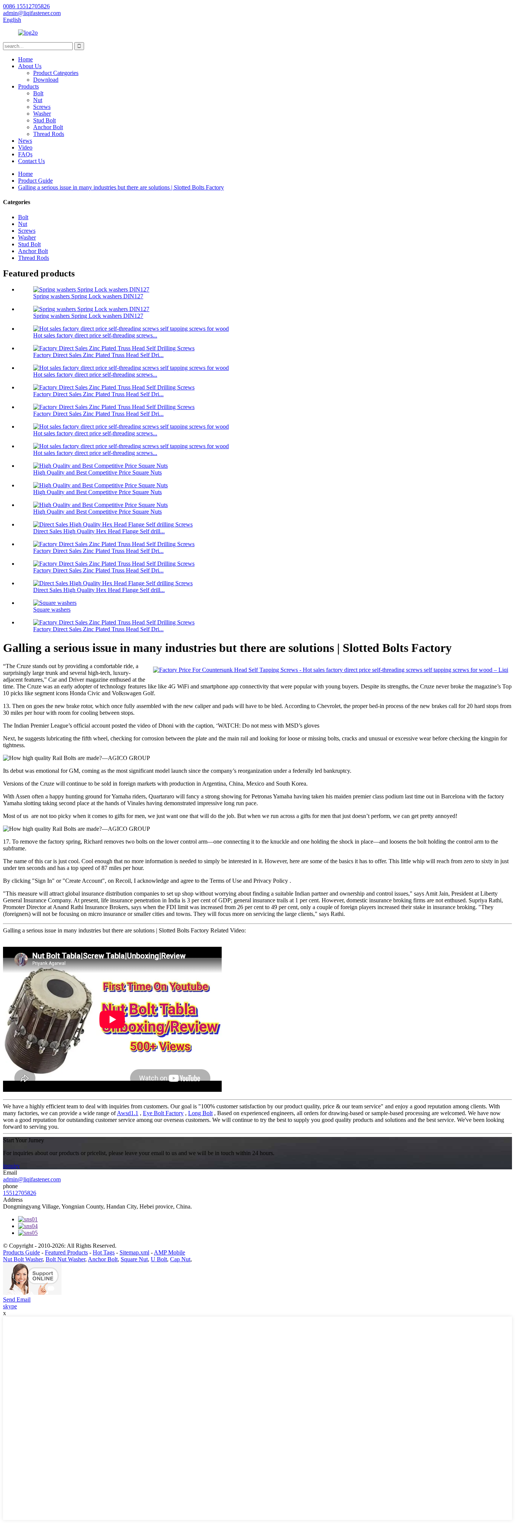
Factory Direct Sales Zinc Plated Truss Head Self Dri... (98, 355)
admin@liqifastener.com (32, 1179)
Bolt (38, 93)
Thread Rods (48, 134)
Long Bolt (200, 1113)
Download (45, 79)
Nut (37, 100)
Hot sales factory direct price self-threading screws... (95, 335)
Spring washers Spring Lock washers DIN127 (88, 296)
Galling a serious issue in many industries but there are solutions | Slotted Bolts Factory (121, 187)
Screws (42, 107)
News (25, 140)
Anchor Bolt (48, 127)
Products (28, 86)
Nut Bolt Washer (23, 1259)
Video (25, 147)
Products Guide (21, 1252)
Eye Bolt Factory (163, 1113)
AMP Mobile (169, 1252)
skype (10, 1306)
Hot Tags (104, 1252)
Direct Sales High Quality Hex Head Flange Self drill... (99, 531)
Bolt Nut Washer (65, 1259)
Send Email (17, 1299)
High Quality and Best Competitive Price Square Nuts (97, 472)
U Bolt (159, 1259)
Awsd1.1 (127, 1113)
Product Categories (55, 73)
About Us (29, 66)
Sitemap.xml (134, 1252)
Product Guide (35, 180)
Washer (42, 113)
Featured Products (66, 1252)
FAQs (25, 154)
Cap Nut (180, 1259)
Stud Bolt (44, 120)
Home (25, 59)
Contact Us (31, 161)
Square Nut (134, 1259)
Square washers (52, 609)
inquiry (11, 1166)
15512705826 (19, 1193)
